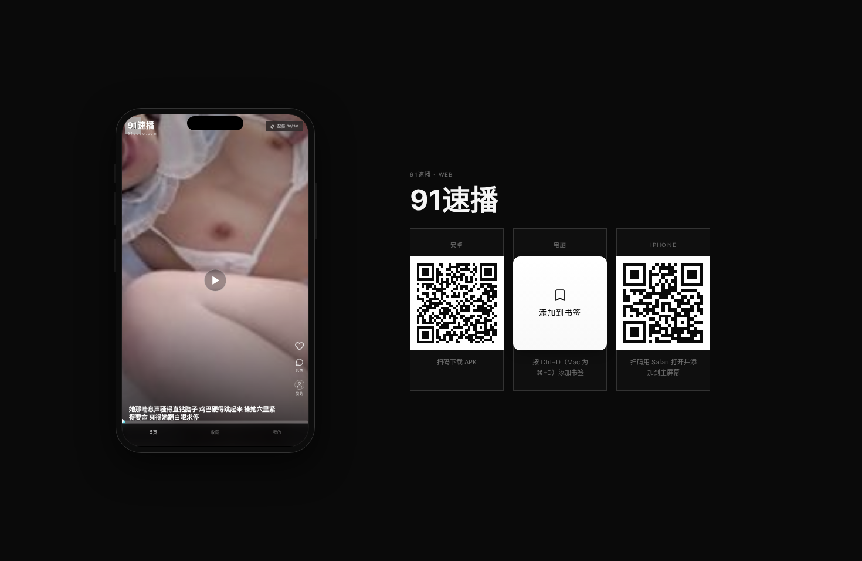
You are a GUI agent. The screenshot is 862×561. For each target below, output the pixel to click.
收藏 (215, 432)
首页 (153, 432)
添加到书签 (560, 312)
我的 (277, 432)
